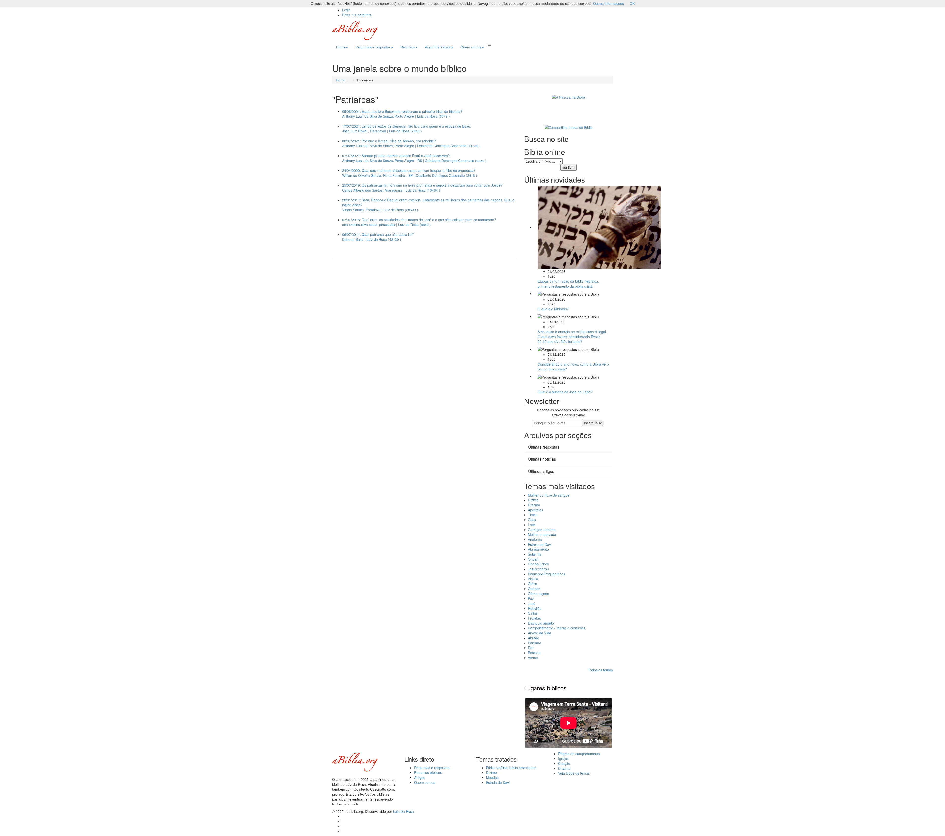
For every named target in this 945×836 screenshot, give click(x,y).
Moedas (492, 777)
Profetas (534, 618)
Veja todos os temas (574, 773)
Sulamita (534, 554)
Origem (533, 559)
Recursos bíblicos (428, 772)
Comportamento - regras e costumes (556, 628)
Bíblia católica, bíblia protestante (511, 767)
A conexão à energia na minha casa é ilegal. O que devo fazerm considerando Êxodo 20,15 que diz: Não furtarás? (572, 336)
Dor (531, 647)
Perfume (534, 642)
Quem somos (470, 47)
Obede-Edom (538, 564)
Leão (532, 524)
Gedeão (534, 588)
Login (346, 9)
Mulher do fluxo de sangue (548, 495)
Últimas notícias (542, 459)
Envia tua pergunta (357, 14)
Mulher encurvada (542, 534)
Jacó (531, 603)
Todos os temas (600, 669)
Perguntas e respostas (373, 47)
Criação (564, 763)
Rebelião (535, 608)
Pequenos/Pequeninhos (546, 573)
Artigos (419, 777)
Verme (533, 657)
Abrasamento (538, 549)
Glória (532, 583)
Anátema (535, 539)
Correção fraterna (542, 529)
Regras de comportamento (579, 753)
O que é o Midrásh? (553, 308)
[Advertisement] (424, 306)
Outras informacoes (608, 3)
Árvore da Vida (539, 632)
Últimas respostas (543, 447)
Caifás (533, 613)
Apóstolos (535, 509)
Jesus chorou (538, 568)
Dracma (534, 504)
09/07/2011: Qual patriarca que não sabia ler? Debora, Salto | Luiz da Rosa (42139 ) (378, 237)
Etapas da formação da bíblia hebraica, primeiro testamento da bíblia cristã (568, 284)
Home (341, 47)
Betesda (534, 652)
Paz (531, 598)
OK (632, 3)
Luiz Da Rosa (403, 811)
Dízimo (533, 500)
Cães (532, 519)
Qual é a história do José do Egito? (565, 391)
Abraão (533, 637)
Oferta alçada (538, 593)
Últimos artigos (541, 471)
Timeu (533, 514)
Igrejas (563, 758)
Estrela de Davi (539, 544)
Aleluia (533, 578)
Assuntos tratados (439, 47)
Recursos (407, 47)
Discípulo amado (541, 623)
